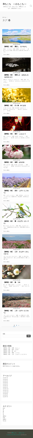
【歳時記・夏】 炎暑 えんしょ (11, 348)
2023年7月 (5, 378)
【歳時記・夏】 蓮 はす (9, 351)
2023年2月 (5, 385)
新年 (4, 408)
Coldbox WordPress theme (14, 434)
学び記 (4, 421)
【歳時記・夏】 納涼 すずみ (11, 349)
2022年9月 (5, 393)
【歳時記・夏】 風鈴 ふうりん (11, 352)
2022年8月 (5, 395)
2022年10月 (5, 392)
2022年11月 (5, 390)
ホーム (4, 17)
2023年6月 (5, 379)
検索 (4, 334)
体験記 (4, 419)
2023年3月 (5, 384)
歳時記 (8, 54)
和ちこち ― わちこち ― (18, 432)
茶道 (4, 417)
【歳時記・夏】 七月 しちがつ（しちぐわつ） (15, 354)
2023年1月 (5, 387)
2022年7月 (5, 396)
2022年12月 (5, 389)
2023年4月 (5, 382)
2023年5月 (5, 381)
